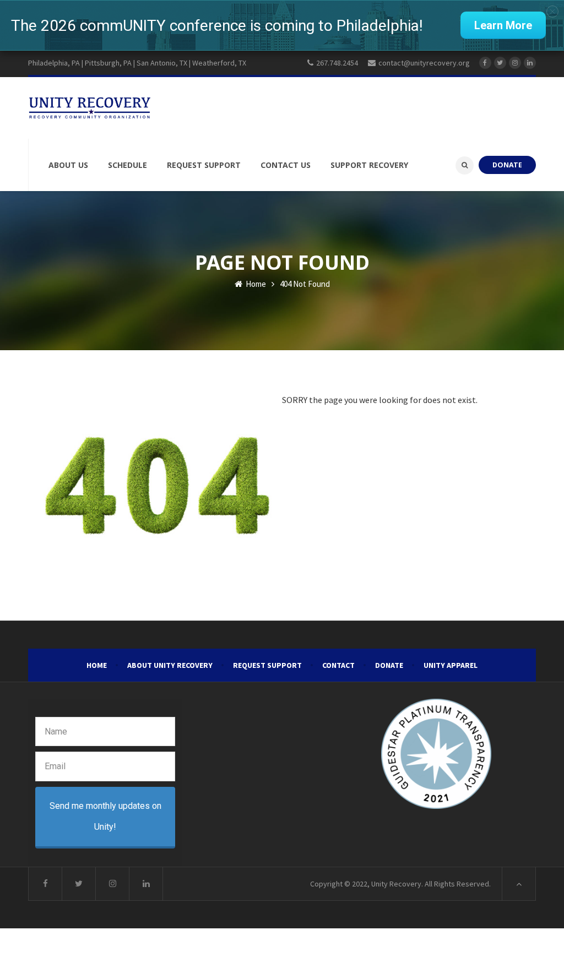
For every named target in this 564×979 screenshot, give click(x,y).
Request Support (267, 665)
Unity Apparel (451, 665)
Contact (338, 665)
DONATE (507, 165)
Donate (389, 665)
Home (255, 284)
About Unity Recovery (170, 665)
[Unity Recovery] (89, 108)
